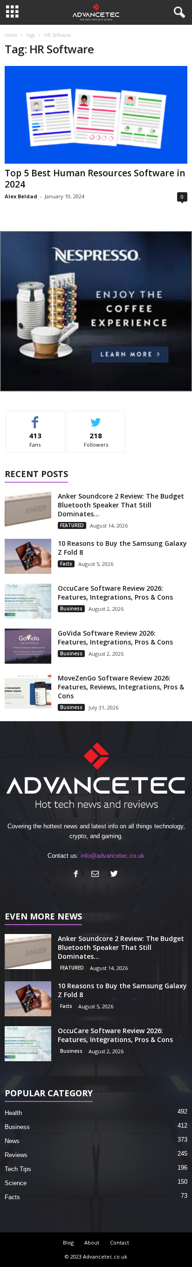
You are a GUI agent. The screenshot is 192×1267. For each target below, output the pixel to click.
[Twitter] (115, 874)
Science (16, 1183)
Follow (96, 417)
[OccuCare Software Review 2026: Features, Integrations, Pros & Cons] (28, 601)
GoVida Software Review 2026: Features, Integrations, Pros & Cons (115, 637)
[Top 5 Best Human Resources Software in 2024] (96, 115)
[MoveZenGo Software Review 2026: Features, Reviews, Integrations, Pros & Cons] (28, 691)
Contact (119, 1242)
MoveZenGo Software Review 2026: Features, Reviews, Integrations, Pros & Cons (121, 686)
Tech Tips (18, 1169)
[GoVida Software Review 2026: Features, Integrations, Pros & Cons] (28, 646)
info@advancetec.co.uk (112, 855)
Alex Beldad (21, 196)
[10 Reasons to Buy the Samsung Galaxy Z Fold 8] (28, 556)
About (91, 1242)
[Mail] (97, 874)
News (12, 1140)
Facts (66, 563)
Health (13, 1112)
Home (11, 35)
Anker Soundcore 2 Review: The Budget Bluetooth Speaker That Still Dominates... (121, 505)
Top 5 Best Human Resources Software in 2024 (95, 178)
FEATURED (72, 525)
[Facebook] (78, 874)
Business (71, 608)
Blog (68, 1242)
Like (35, 417)
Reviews (16, 1154)
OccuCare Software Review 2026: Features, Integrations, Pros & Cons (115, 592)
